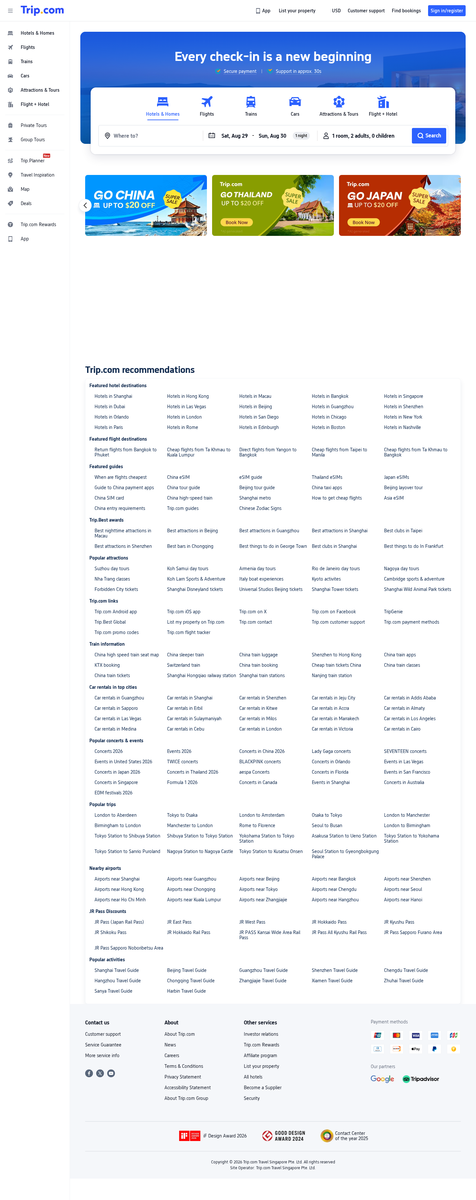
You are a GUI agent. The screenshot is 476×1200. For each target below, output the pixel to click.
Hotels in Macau (255, 396)
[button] (10, 11)
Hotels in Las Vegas (186, 406)
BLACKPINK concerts (260, 761)
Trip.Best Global (110, 622)
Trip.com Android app (116, 611)
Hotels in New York (403, 417)
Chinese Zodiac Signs (260, 508)
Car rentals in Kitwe (258, 708)
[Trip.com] (42, 11)
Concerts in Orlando (331, 761)
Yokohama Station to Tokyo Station (266, 838)
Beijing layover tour (403, 487)
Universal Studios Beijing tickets (270, 589)
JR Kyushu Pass (399, 922)
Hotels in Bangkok (330, 396)
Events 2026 (179, 751)
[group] (235, 71)
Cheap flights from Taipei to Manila (339, 452)
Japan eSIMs (396, 477)
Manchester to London (190, 825)
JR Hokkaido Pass (329, 922)
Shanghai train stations (262, 675)
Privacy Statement (182, 1076)
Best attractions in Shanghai (340, 530)
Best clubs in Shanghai (334, 546)
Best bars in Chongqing (190, 546)
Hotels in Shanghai (113, 396)
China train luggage (258, 654)
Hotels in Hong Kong (188, 396)
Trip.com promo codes (117, 632)
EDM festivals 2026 (113, 792)
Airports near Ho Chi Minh (120, 899)
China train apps (400, 654)
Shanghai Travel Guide (117, 970)
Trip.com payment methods (411, 622)
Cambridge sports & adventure (414, 579)
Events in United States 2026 (123, 761)
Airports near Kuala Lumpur (194, 899)
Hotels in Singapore (403, 396)
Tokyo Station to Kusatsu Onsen (271, 851)
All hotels (253, 1076)
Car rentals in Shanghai (189, 697)
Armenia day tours (257, 568)
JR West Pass (252, 922)
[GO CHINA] (146, 205)
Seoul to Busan (327, 825)
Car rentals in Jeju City (333, 697)
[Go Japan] (400, 205)
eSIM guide (250, 477)
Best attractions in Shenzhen (123, 546)
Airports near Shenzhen (407, 879)
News (170, 1044)
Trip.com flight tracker (188, 632)
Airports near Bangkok (334, 879)
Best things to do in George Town (273, 546)
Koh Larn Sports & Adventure (196, 579)
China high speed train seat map (127, 654)
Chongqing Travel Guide (191, 980)
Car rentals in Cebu (185, 729)
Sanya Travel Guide (113, 991)
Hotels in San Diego (259, 417)
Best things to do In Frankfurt (413, 546)
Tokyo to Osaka (182, 815)
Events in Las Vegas (403, 761)
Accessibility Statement (187, 1087)
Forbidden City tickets (116, 589)
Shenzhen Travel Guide (335, 970)
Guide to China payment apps (124, 487)
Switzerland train (183, 665)
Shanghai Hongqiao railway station (201, 675)
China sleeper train (185, 654)
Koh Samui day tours (187, 568)
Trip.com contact (255, 622)
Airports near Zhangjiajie (263, 899)
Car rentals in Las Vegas (118, 718)
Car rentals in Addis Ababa (410, 697)
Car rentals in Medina (115, 729)
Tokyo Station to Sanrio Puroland (127, 851)
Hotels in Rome (182, 427)
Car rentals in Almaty (404, 708)
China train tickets (112, 675)
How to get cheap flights (337, 498)
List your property (261, 1066)
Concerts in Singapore (116, 782)
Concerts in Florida (330, 772)
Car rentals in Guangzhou (119, 697)
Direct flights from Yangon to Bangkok (268, 452)
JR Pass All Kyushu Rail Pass (339, 932)
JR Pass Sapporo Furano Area (413, 932)
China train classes (402, 665)
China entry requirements (120, 508)
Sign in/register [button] (447, 10)
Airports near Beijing (259, 879)
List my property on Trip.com (195, 622)
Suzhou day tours (112, 568)
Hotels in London (184, 417)
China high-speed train (189, 498)
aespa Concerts (254, 772)
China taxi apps (327, 487)
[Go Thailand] (273, 205)
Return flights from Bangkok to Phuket (126, 452)
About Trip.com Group (186, 1098)
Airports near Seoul (403, 889)
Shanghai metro (255, 498)
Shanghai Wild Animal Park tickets (417, 589)
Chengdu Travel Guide (406, 970)
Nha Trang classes (112, 579)
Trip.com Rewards (261, 1044)
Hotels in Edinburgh (259, 427)
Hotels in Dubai (110, 406)
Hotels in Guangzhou (333, 406)
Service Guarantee (103, 1044)
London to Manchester (407, 815)
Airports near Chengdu (334, 889)
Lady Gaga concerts (331, 751)
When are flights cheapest (121, 477)
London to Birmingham (407, 825)
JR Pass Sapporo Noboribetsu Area (129, 948)
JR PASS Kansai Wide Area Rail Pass (269, 935)
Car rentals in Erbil (184, 708)
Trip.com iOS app (183, 611)
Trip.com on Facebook (334, 611)
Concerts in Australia (404, 782)
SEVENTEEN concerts (405, 751)
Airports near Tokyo (258, 889)
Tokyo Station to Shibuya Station (127, 835)
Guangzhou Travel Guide (263, 970)
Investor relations (261, 1034)
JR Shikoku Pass (110, 932)
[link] (263, 10)
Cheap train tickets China (336, 665)
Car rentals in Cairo (402, 729)
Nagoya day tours (401, 568)
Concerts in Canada (258, 782)
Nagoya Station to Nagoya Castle (200, 851)
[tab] (162, 106)
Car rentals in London (260, 729)
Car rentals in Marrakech (335, 718)
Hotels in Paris (109, 427)
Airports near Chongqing (191, 889)
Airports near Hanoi (403, 899)
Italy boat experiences (261, 579)
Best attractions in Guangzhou (269, 530)
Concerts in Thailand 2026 (192, 772)
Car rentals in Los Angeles (410, 718)
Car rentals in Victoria (332, 729)
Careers (171, 1055)
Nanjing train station (332, 675)
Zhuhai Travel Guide (404, 980)
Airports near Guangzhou (191, 879)
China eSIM (178, 477)
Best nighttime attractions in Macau (123, 533)
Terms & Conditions (183, 1066)
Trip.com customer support (338, 622)
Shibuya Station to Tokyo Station (200, 835)
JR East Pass (179, 922)
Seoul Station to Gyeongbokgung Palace (345, 854)
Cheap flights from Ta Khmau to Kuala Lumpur (199, 452)
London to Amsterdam (262, 815)
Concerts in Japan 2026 (117, 772)
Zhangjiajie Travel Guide (263, 980)
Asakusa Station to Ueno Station (344, 835)
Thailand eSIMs (327, 477)
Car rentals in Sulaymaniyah (194, 718)
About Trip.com (179, 1034)
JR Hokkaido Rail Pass (188, 932)
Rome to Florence (257, 825)
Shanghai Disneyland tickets (195, 589)
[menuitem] (35, 33)
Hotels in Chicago (329, 417)
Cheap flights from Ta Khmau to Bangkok (416, 452)
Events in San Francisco (407, 772)
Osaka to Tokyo (327, 815)
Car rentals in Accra (330, 708)
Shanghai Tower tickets (335, 589)
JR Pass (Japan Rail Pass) (119, 922)
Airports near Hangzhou (335, 899)
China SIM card (109, 498)
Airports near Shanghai (117, 879)
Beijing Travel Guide (187, 970)
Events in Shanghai (331, 782)
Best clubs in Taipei (403, 530)
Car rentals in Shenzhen (262, 697)
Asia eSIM (394, 498)
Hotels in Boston (328, 427)
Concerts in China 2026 (262, 751)
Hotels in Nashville (402, 427)
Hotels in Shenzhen (403, 406)
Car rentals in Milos (258, 718)
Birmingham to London (118, 825)
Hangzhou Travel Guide (118, 980)
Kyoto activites (326, 579)
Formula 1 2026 (182, 782)
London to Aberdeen (116, 815)
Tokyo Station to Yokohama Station (411, 838)
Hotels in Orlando (112, 417)
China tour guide (183, 487)
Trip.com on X (252, 611)
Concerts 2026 (109, 751)
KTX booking (107, 665)
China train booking (258, 665)
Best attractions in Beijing (192, 530)
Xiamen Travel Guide (332, 980)
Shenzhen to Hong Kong (336, 654)
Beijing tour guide (257, 487)
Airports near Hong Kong (119, 889)
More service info (102, 1055)
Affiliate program (260, 1055)
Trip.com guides (182, 508)
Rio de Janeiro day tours (336, 568)
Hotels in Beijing (255, 406)
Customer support (103, 1034)
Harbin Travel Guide (186, 991)
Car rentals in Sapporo (116, 708)
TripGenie (393, 611)
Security (252, 1098)
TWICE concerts (182, 761)
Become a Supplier (262, 1087)
